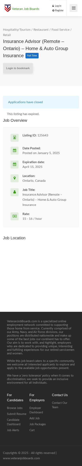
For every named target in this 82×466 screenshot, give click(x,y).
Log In (57, 6)
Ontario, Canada (34, 180)
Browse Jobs (14, 408)
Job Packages (37, 424)
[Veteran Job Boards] (7, 6)
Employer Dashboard (36, 410)
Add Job (34, 418)
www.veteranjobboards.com (21, 458)
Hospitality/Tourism (16, 29)
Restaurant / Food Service (51, 29)
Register (59, 10)
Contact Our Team (59, 405)
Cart (32, 430)
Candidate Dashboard (13, 422)
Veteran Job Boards (25, 8)
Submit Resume (16, 414)
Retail (7, 35)
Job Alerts (13, 430)
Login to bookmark (18, 68)
